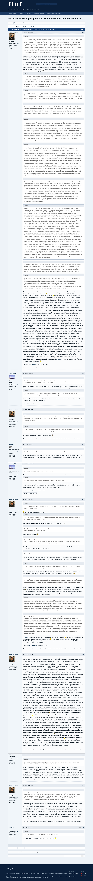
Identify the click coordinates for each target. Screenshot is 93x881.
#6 (83, 499)
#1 (83, 32)
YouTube (84, 873)
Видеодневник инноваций (33, 9)
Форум (14, 13)
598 (17, 451)
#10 (83, 827)
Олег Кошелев (33, 364)
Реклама (71, 875)
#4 (83, 444)
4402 (17, 384)
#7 (83, 654)
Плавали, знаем (28, 13)
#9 (83, 785)
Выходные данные (73, 873)
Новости (10, 9)
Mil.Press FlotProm (49, 871)
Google (20, 877)
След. (34, 26)
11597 (17, 43)
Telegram (85, 875)
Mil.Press (23, 873)
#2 (83, 374)
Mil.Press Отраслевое (40, 871)
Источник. (59, 359)
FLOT (15, 4)
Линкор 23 (32, 490)
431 (17, 758)
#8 (83, 755)
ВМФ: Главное (20, 13)
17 (31, 26)
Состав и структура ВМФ (19, 9)
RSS (82, 29)
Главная (10, 13)
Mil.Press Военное (31, 871)
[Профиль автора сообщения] (12, 39)
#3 (83, 410)
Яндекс (17, 877)
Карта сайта (72, 876)
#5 (83, 464)
